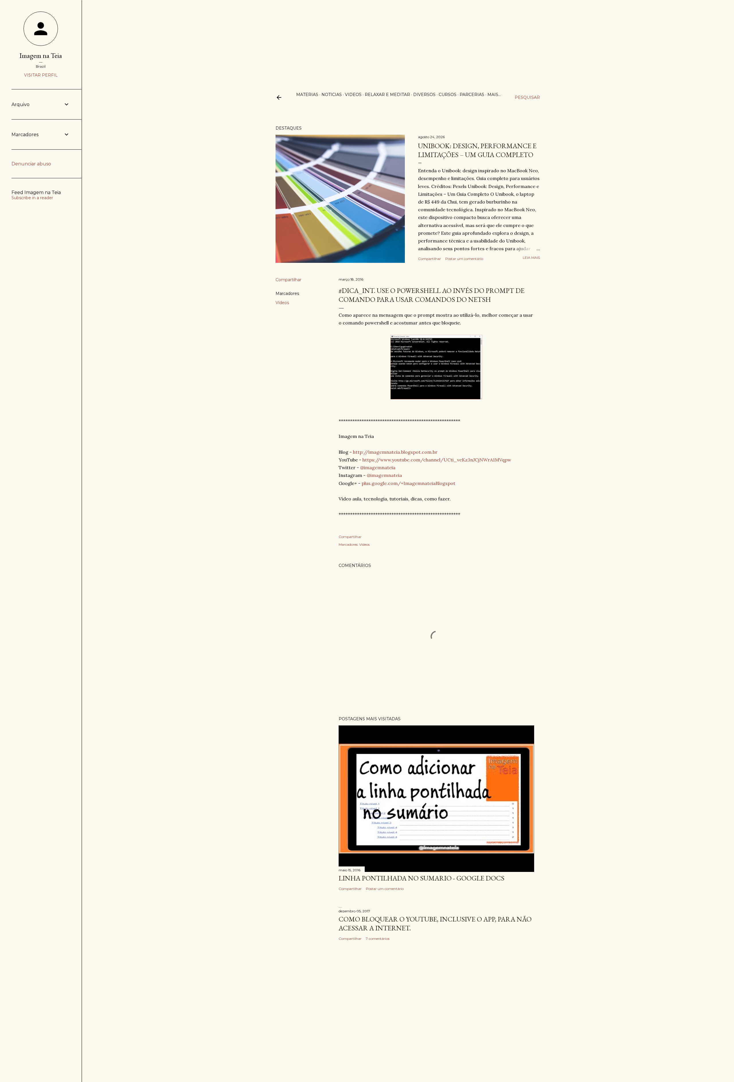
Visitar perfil (41, 75)
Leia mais (531, 257)
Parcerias (472, 94)
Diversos (424, 94)
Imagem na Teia (40, 55)
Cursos (447, 94)
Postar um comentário (464, 259)
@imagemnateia (377, 467)
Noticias (331, 94)
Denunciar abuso (31, 164)
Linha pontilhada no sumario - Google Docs (421, 878)
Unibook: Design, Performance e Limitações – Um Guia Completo (477, 150)
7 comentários (377, 938)
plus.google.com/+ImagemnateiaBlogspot (408, 483)
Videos (353, 94)
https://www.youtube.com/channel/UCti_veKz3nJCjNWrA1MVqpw (436, 460)
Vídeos (282, 302)
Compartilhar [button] (429, 259)
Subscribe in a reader (32, 197)
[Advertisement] (367, 40)
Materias (307, 94)
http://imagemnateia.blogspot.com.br (395, 452)
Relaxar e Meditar (387, 94)
